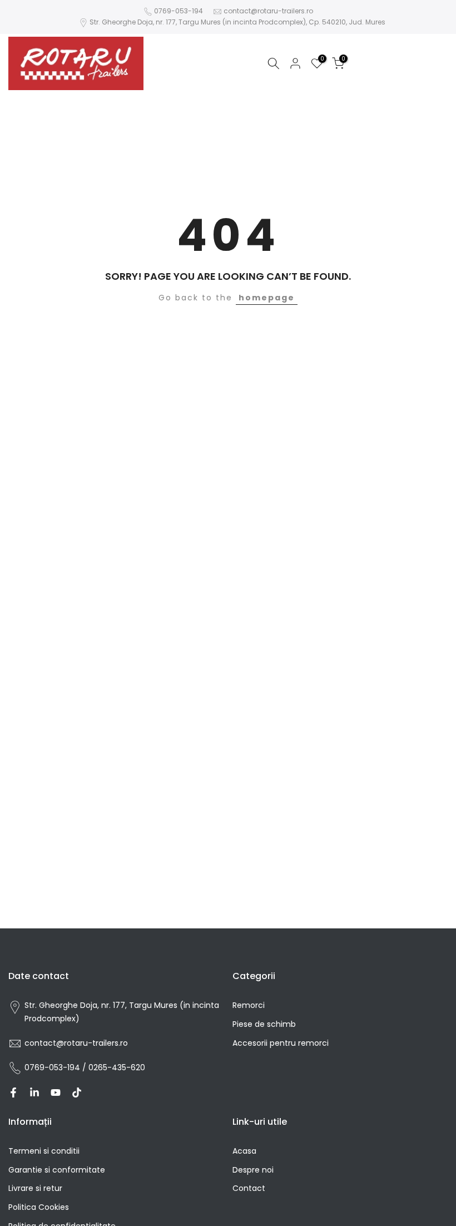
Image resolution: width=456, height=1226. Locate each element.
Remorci (248, 1005)
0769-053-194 (178, 11)
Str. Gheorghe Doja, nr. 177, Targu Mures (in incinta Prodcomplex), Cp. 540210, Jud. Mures (237, 22)
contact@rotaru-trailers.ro (268, 11)
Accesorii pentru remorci (280, 1043)
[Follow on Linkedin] (34, 1092)
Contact (248, 1188)
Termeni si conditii (44, 1150)
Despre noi (253, 1169)
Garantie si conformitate (56, 1169)
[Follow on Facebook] (13, 1092)
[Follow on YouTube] (56, 1092)
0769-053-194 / (56, 1067)
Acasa (244, 1150)
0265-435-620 (116, 1067)
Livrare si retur (35, 1188)
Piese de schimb (264, 1024)
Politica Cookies (38, 1207)
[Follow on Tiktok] (77, 1092)
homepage (267, 297)
